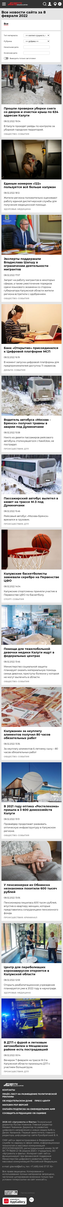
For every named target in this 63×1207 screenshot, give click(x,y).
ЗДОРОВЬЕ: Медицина (17, 209)
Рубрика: (8, 41)
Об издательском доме (17, 1100)
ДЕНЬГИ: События (14, 370)
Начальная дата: (11, 47)
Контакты (8, 1090)
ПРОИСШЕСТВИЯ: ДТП (16, 449)
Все (6, 23)
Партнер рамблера (28, 1193)
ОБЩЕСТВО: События (16, 134)
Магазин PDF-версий (15, 1105)
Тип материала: (11, 35)
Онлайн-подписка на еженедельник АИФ (28, 1109)
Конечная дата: (11, 53)
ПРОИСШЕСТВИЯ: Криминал (20, 917)
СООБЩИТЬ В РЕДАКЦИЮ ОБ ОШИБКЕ (24, 1113)
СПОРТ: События (14, 599)
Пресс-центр (42, 1100)
